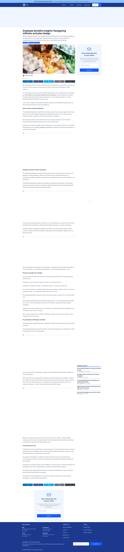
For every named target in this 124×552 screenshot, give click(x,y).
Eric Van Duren (80, 371)
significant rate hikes (45, 127)
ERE (23, 527)
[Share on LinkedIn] (28, 81)
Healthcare (25, 42)
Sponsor (65, 530)
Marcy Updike (29, 75)
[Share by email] (59, 81)
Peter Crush (79, 389)
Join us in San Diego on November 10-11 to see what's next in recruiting (62, 1)
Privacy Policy (86, 527)
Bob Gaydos (79, 393)
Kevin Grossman (80, 383)
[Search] (99, 4)
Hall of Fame (66, 537)
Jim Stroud (79, 377)
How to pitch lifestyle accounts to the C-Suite (88, 392)
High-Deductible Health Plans (34, 42)
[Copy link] (70, 81)
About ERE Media (67, 527)
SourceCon (46, 527)
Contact (65, 532)
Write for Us (66, 535)
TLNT (23, 533)
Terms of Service (87, 530)
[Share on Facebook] (38, 81)
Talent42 (45, 533)
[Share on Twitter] (49, 81)
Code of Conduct (87, 532)
